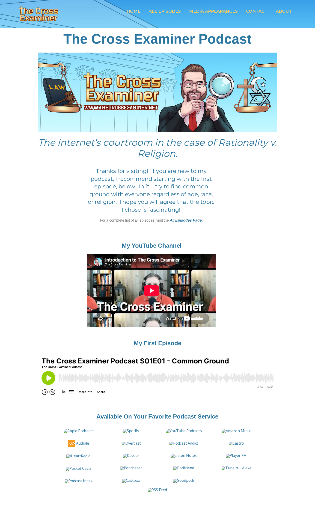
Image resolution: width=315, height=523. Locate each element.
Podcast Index (80, 480)
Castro (238, 443)
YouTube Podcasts (185, 430)
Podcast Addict (185, 443)
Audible (82, 443)
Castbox (133, 480)
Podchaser (133, 467)
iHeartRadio (80, 455)
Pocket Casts (80, 468)
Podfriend (185, 467)
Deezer (133, 455)
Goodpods (186, 480)
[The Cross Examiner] (38, 14)
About (284, 11)
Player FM (238, 455)
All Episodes (165, 11)
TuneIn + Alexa (238, 467)
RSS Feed (159, 489)
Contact (256, 11)
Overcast (133, 443)
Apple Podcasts (80, 430)
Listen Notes (186, 455)
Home (133, 11)
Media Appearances (213, 11)
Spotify (133, 430)
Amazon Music (238, 430)
